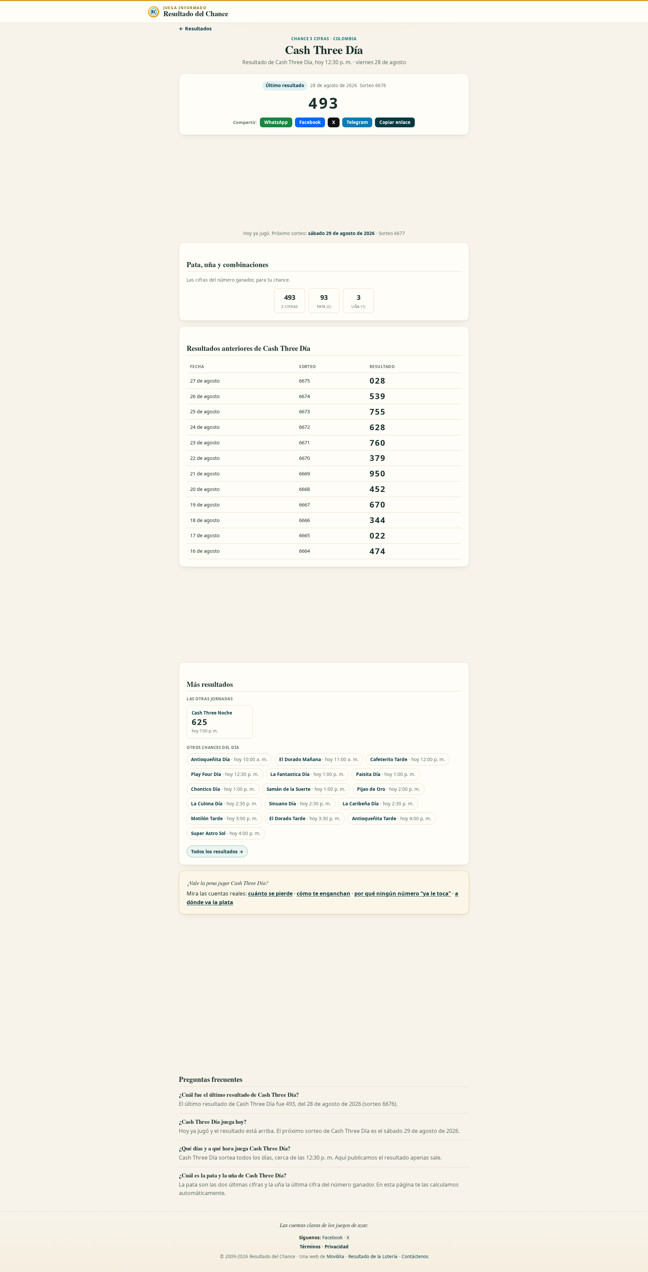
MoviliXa (335, 1256)
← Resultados (195, 28)
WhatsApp (276, 122)
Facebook (310, 122)
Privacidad (337, 1247)
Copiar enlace (394, 122)
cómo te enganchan (323, 893)
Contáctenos (415, 1256)
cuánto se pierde (270, 893)
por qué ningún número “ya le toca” (402, 893)
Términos (310, 1247)
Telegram (357, 122)
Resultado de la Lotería (373, 1256)
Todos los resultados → (217, 851)
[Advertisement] (324, 182)
